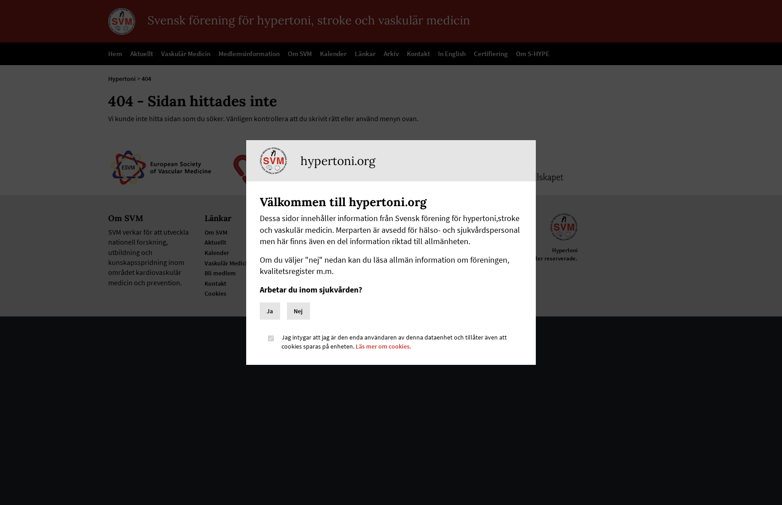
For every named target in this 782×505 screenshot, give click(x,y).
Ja (270, 311)
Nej (298, 311)
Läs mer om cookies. (383, 346)
